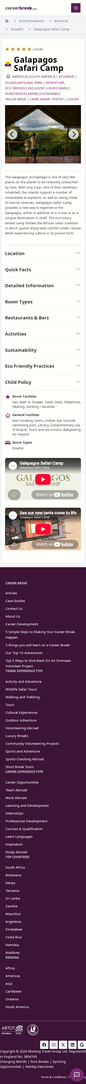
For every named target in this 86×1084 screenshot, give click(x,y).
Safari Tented (52, 99)
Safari (33, 93)
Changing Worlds (13, 1061)
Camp (34, 99)
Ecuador (17, 29)
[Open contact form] (77, 1075)
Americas (61, 21)
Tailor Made (15, 99)
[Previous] (12, 134)
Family (63, 88)
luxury (73, 99)
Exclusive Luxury (42, 88)
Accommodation (31, 21)
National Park (29, 82)
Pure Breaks (40, 1061)
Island (11, 82)
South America (42, 76)
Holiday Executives (39, 1066)
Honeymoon (16, 93)
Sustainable (49, 93)
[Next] (74, 134)
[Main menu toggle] (75, 8)
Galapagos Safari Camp (52, 29)
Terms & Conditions (53, 1077)
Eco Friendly (16, 88)
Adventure (55, 82)
